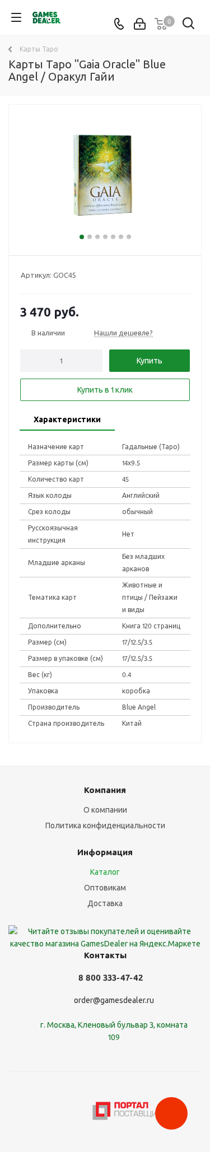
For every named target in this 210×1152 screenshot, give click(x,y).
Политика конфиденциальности (105, 825)
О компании (105, 809)
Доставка (105, 903)
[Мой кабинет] (140, 24)
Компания (105, 790)
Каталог (105, 872)
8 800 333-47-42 (110, 977)
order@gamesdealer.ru (114, 1000)
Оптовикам (105, 887)
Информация (105, 852)
